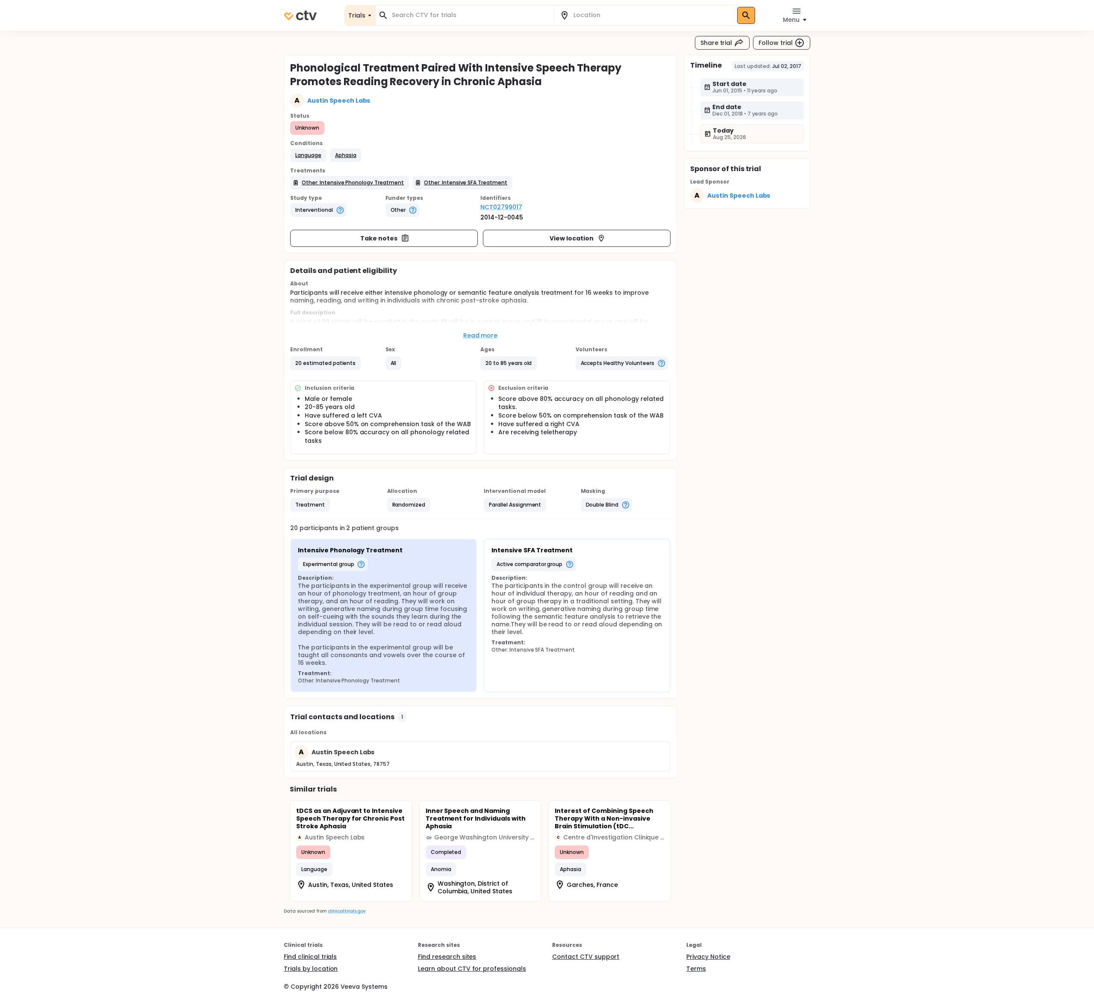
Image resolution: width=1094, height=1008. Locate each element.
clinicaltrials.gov (346, 911)
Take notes (378, 238)
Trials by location (311, 968)
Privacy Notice (708, 957)
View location (572, 238)
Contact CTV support (585, 957)
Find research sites (447, 957)
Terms (696, 968)
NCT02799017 (501, 207)
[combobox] (469, 15)
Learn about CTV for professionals (472, 968)
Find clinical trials (310, 957)
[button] (308, 155)
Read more (480, 335)
